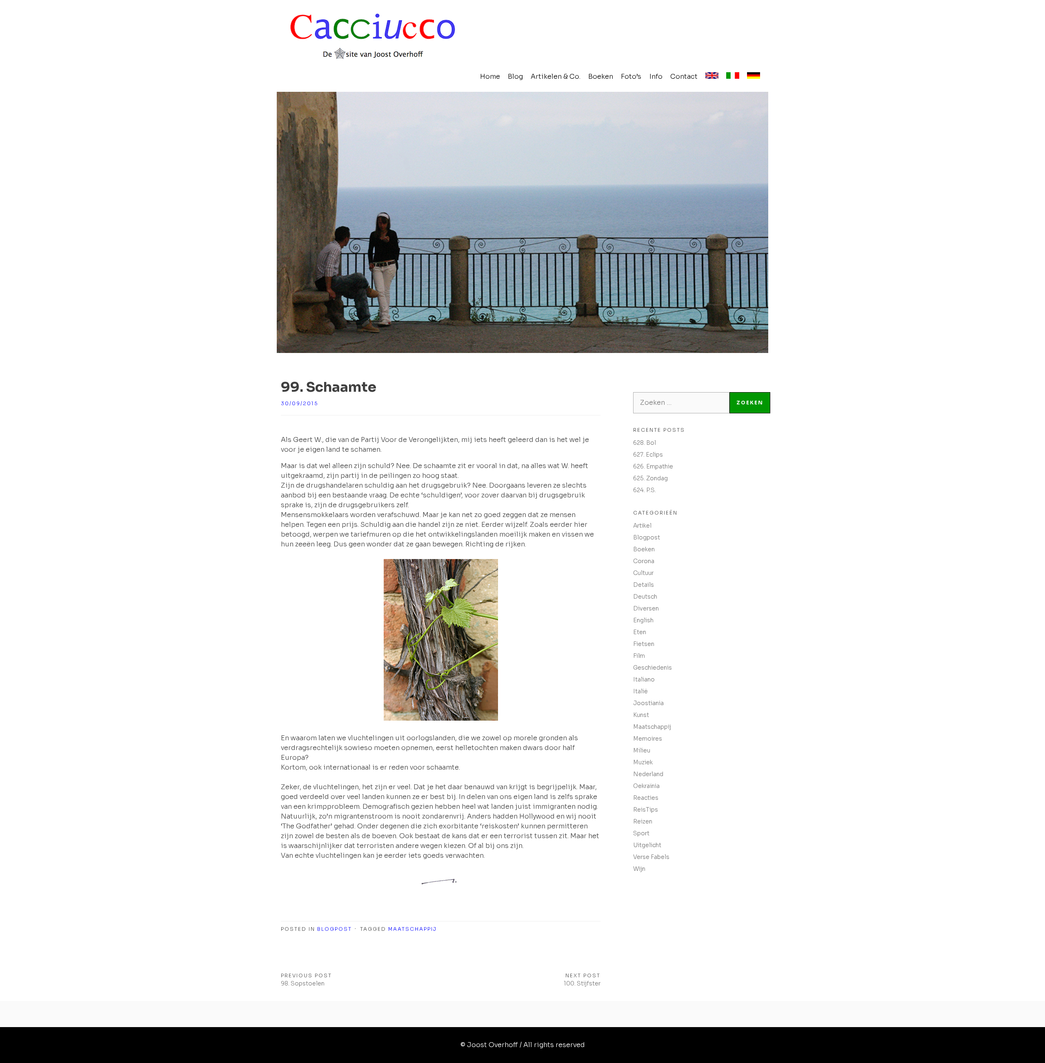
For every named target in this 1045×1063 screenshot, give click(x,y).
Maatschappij (412, 929)
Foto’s (631, 76)
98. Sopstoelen (303, 983)
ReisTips (645, 809)
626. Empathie (653, 466)
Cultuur (643, 573)
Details (643, 584)
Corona (643, 561)
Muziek (643, 762)
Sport (641, 833)
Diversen (646, 608)
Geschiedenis (652, 667)
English (643, 620)
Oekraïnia (646, 786)
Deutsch (645, 596)
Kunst (641, 715)
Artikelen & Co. (555, 76)
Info (656, 76)
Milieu (641, 750)
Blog (515, 76)
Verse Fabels (651, 857)
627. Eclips (648, 454)
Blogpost (334, 929)
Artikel (642, 525)
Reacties (645, 797)
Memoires (647, 738)
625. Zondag (650, 478)
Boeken (600, 76)
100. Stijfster (582, 983)
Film (639, 655)
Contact (684, 76)
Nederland (648, 774)
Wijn (639, 868)
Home (490, 76)
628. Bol (644, 442)
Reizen (642, 821)
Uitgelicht (647, 845)
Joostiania (648, 703)
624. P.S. (644, 490)
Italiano (644, 679)
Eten (639, 632)
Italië (640, 691)
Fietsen (643, 644)
